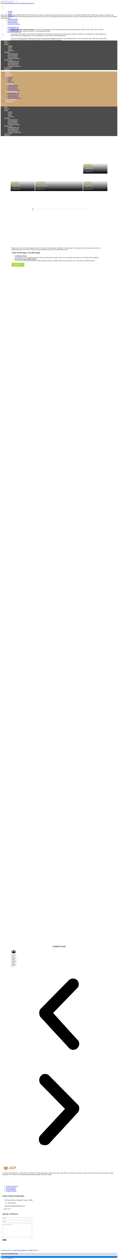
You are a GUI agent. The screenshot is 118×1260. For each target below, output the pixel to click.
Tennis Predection (11, 1188)
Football (10, 11)
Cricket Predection (11, 1189)
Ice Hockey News (42, 186)
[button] (59, 1014)
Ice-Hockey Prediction (12, 1186)
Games (8, 10)
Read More (18, 264)
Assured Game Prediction (19, 1250)
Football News (88, 165)
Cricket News (88, 182)
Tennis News (15, 182)
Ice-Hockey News (40, 182)
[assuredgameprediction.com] (9, 3)
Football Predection (11, 1191)
